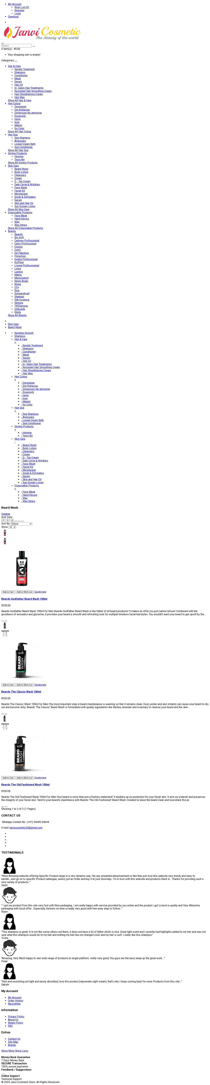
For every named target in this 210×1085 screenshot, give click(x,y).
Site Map (13, 1042)
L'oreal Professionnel (26, 265)
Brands (12, 231)
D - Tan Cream (22, 181)
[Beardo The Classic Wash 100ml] (23, 681)
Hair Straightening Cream (28, 94)
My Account (14, 997)
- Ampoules (27, 417)
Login (17, 13)
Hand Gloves (21, 218)
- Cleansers (27, 451)
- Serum (25, 357)
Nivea (17, 284)
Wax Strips (20, 225)
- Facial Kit (27, 466)
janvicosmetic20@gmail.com (26, 827)
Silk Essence (21, 299)
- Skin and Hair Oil (31, 479)
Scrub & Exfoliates (25, 197)
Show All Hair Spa (18, 150)
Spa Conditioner (23, 147)
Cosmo (18, 246)
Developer (20, 106)
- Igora (25, 395)
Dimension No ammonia (28, 112)
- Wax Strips (28, 501)
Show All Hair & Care (19, 100)
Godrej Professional (25, 259)
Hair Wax (19, 97)
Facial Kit (19, 190)
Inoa (16, 122)
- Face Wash (28, 463)
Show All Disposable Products (25, 228)
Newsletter (14, 1003)
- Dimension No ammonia (35, 389)
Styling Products (17, 153)
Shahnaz (19, 296)
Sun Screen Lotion (24, 206)
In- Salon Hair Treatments (28, 88)
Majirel (18, 125)
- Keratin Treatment (32, 345)
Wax (16, 221)
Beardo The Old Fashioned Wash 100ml (25, 784)
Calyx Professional (25, 243)
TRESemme (21, 306)
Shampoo (19, 72)
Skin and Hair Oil (23, 203)
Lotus (17, 268)
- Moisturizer (28, 470)
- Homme (26, 432)
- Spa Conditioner (31, 423)
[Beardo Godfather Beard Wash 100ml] (23, 588)
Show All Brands (17, 315)
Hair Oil (18, 84)
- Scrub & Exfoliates (32, 473)
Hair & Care (14, 66)
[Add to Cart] (2, 620)
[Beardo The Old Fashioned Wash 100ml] (23, 774)
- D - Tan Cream (30, 457)
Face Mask (20, 215)
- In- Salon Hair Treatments (36, 364)
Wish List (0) (21, 7)
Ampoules (20, 140)
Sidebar (5, 514)
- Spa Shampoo (30, 414)
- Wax (24, 498)
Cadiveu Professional (26, 240)
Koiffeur (19, 262)
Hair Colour (14, 103)
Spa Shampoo (22, 137)
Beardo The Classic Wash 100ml (21, 691)
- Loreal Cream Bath (32, 420)
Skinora (18, 302)
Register (19, 10)
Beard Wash (21, 168)
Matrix (18, 274)
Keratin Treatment (24, 69)
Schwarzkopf (22, 293)
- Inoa (24, 398)
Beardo (18, 234)
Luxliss (18, 271)
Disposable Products (20, 212)
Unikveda (19, 309)
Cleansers (20, 175)
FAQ (10, 1025)
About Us (13, 1019)
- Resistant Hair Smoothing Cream (40, 367)
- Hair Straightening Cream (36, 370)
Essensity (20, 116)
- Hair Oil (26, 361)
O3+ (16, 287)
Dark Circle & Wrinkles (27, 184)
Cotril (17, 249)
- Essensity (27, 392)
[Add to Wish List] (6, 620)
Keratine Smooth (23, 333)
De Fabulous (21, 253)
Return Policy (15, 1022)
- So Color (26, 404)
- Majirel (25, 401)
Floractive (20, 256)
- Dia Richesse (29, 386)
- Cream (25, 454)
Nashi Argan (21, 281)
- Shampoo (27, 348)
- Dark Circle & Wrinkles (34, 460)
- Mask (25, 354)
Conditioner (21, 75)
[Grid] (16, 521)
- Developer (28, 382)
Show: (4, 526)
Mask (17, 78)
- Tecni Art (27, 435)
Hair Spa (13, 134)
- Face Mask (28, 491)
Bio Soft (19, 237)
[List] (19, 521)
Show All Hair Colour (19, 131)
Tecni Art (19, 159)
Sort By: (5, 523)
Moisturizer (21, 193)
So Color (19, 128)
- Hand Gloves (29, 495)
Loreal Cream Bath (24, 144)
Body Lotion (21, 172)
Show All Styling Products (23, 162)
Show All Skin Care (18, 209)
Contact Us (14, 1038)
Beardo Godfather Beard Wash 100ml (24, 598)
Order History (15, 1000)
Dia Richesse (22, 109)
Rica (16, 290)
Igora (17, 119)
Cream (18, 178)
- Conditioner (28, 351)
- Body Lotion (28, 448)
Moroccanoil (21, 277)
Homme (18, 156)
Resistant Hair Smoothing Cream (33, 91)
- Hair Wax (27, 373)
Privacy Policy (16, 1016)
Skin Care (13, 165)
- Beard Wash (28, 445)
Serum (18, 81)
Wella (17, 312)
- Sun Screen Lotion (32, 482)
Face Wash (20, 187)
